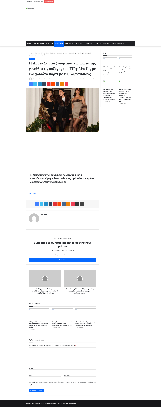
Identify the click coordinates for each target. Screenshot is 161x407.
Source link (32, 193)
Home (29, 43)
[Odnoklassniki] (62, 84)
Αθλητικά (89, 43)
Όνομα (31, 368)
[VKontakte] (57, 84)
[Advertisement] (80, 27)
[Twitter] (35, 84)
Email (31, 375)
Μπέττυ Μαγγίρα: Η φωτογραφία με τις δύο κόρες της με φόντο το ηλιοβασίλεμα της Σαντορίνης (85, 323)
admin (34, 79)
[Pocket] (66, 84)
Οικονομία (78, 43)
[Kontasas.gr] (30, 8)
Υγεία (97, 43)
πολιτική (68, 43)
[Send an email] (36, 79)
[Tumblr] (44, 84)
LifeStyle (58, 43)
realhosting (72, 403)
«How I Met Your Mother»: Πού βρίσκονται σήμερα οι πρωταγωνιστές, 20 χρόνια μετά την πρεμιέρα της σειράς (109, 94)
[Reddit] (53, 84)
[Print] (82, 204)
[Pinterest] (48, 84)
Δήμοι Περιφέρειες (118, 43)
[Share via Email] (77, 204)
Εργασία (105, 43)
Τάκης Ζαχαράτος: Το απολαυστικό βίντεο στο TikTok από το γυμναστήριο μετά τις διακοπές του (62, 323)
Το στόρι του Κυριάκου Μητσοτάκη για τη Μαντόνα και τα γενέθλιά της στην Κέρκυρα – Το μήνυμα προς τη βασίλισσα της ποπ (125, 95)
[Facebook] (31, 84)
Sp (61, 403)
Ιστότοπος (67, 375)
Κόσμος (49, 43)
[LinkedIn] (40, 84)
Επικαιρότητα (38, 43)
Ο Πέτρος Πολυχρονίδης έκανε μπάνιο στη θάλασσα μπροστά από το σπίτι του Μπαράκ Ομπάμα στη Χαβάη (38, 324)
